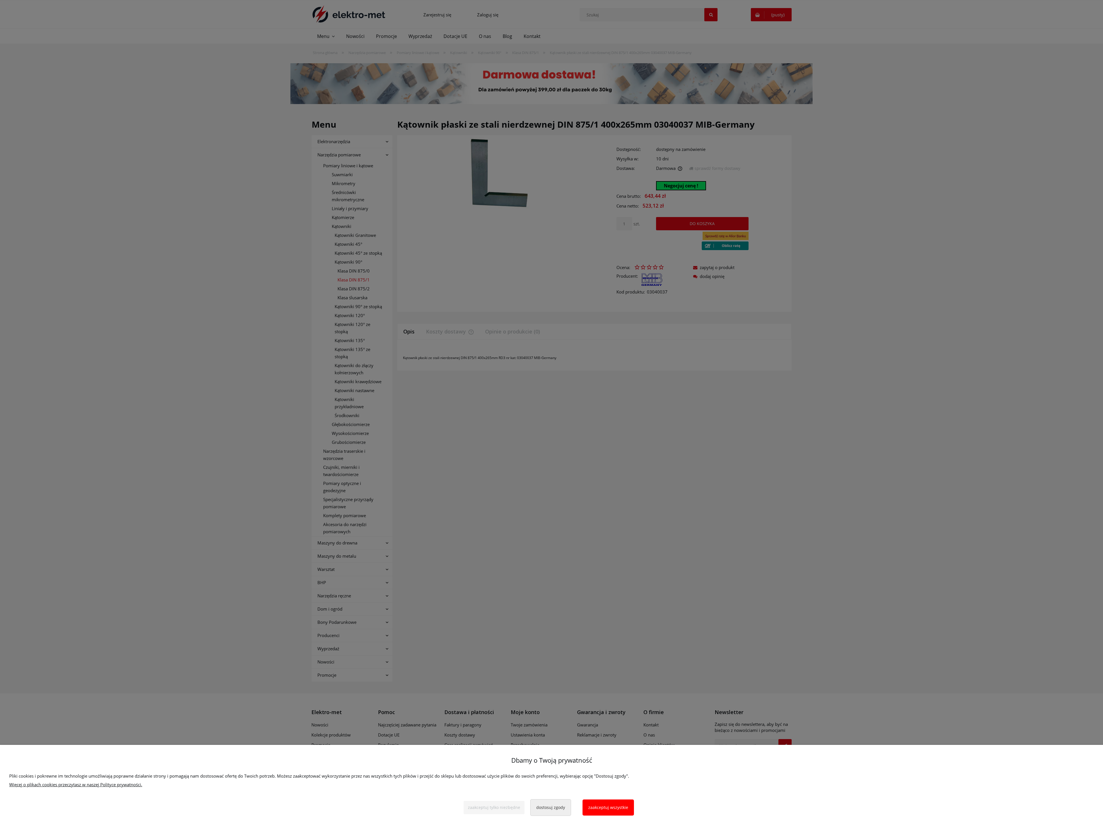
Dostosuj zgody (550, 807)
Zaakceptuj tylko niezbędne (494, 807)
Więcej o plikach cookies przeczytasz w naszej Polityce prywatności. (75, 784)
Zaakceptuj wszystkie (608, 807)
